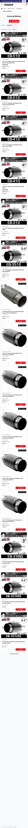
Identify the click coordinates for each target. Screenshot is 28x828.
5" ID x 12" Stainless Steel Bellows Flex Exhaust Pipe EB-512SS (12, 104)
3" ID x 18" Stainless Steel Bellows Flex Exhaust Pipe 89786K (12, 437)
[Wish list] (3, 34)
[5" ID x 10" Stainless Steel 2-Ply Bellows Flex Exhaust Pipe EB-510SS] (14, 45)
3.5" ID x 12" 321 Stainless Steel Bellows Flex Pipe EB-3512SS (13, 642)
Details (23, 1)
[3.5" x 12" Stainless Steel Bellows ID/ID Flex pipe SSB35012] (14, 253)
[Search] (22, 5)
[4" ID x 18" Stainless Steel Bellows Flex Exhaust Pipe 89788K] (14, 503)
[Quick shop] (3, 37)
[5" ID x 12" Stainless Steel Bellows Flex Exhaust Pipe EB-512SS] (14, 87)
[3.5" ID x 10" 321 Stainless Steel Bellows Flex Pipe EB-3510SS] (14, 585)
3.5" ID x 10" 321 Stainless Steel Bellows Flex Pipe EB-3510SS (13, 602)
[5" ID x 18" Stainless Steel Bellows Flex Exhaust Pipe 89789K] (14, 337)
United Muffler (5, 59)
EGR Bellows (19, 8)
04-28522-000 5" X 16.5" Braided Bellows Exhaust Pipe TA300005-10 (13, 312)
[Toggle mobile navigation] (2, 5)
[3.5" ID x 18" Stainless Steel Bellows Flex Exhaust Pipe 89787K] (14, 462)
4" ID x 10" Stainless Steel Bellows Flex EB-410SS (13, 187)
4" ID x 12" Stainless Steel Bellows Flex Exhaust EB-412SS (12, 145)
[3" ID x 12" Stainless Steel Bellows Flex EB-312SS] (14, 212)
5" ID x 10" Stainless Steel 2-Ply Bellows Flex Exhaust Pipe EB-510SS (13, 62)
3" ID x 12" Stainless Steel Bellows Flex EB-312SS (13, 229)
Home (4, 8)
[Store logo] (8, 5)
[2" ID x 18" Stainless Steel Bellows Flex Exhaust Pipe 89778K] (14, 378)
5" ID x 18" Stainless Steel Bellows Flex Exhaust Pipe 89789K (12, 354)
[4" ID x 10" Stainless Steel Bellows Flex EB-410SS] (14, 170)
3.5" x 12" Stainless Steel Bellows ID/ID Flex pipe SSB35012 (13, 270)
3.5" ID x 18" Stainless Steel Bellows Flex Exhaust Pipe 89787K (12, 479)
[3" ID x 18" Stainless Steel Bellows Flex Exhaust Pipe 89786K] (14, 420)
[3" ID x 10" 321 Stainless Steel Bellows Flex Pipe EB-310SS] (14, 545)
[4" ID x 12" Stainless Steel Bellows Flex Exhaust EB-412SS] (14, 128)
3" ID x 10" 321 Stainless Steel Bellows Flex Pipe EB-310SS (13, 562)
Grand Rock (4, 101)
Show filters (15, 21)
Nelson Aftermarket (6, 309)
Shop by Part (11, 8)
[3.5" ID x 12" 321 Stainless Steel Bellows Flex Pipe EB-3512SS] (14, 625)
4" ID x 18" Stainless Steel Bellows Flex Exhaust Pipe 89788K (12, 520)
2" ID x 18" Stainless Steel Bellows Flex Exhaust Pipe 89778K (12, 395)
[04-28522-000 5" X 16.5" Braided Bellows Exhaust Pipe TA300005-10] (14, 295)
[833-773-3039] (24, 4)
